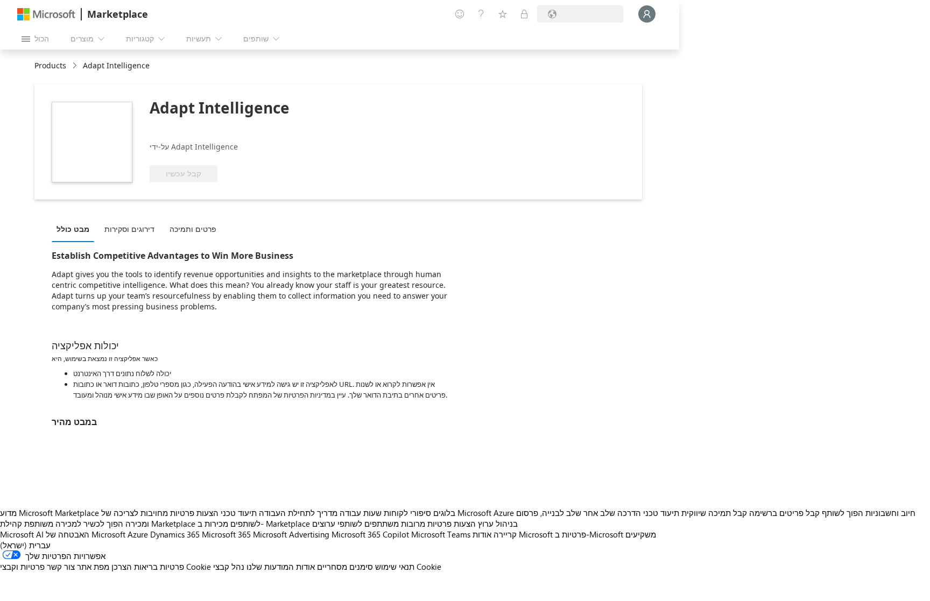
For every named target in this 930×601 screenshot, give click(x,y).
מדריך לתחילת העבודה (298, 512)
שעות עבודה (361, 512)
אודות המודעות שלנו (280, 566)
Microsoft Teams (440, 534)
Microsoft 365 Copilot (370, 534)
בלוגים (444, 512)
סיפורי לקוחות (407, 512)
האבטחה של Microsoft (85, 534)
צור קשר (61, 566)
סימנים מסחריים (345, 566)
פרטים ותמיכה (193, 229)
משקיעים (640, 534)
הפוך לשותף (842, 512)
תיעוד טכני (239, 512)
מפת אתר (93, 566)
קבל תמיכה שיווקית (714, 512)
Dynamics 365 (175, 534)
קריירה (505, 534)
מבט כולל (73, 229)
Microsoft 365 (226, 534)
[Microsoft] (46, 14)
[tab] (76, 229)
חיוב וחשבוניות (890, 512)
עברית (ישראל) (25, 545)
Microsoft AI (22, 534)
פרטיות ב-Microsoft (589, 534)
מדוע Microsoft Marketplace (49, 512)
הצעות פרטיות (194, 512)
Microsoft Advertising (291, 534)
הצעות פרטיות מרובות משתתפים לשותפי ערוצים (394, 523)
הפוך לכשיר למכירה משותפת (73, 523)
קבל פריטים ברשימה (784, 512)
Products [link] (50, 65)
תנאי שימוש (394, 566)
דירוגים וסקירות (129, 229)
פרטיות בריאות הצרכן (147, 566)
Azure (138, 534)
